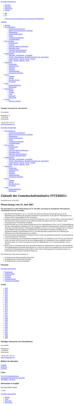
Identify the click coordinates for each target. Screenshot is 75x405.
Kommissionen (9, 53)
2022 (6, 295)
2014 (6, 309)
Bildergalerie (13, 87)
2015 (6, 308)
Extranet (7, 10)
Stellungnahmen (14, 66)
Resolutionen (13, 64)
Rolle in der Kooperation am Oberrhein (21, 30)
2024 (6, 292)
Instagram (4, 367)
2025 (6, 290)
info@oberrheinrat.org (8, 124)
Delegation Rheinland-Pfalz (17, 52)
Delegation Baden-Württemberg (18, 46)
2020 (6, 299)
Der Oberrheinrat (10, 27)
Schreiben (12, 69)
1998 (6, 338)
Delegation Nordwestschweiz (18, 50)
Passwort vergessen (15, 101)
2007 (6, 322)
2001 (6, 332)
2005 (6, 325)
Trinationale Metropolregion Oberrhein (13, 378)
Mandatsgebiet (13, 32)
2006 (6, 323)
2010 (6, 316)
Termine (11, 78)
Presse (7, 83)
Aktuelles (11, 76)
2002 (6, 330)
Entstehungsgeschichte (16, 34)
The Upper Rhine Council (9, 387)
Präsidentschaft (13, 43)
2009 (6, 318)
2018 (6, 302)
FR (6, 15)
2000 (6, 334)
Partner (11, 36)
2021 (6, 297)
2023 (6, 293)
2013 (6, 311)
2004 (6, 327)
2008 (6, 320)
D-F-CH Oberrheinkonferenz (10, 376)
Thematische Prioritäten (16, 73)
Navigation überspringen (8, 1)
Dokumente (8, 62)
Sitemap (11, 90)
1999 (6, 336)
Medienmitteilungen (15, 85)
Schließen (4, 22)
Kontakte (7, 5)
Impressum (8, 7)
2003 (6, 329)
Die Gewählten (9, 41)
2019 (6, 300)
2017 (6, 304)
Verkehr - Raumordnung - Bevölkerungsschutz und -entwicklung (29, 57)
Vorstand (11, 45)
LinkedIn (3, 365)
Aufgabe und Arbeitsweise (17, 29)
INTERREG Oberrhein (8, 379)
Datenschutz (8, 8)
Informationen (9, 89)
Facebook (4, 368)
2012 (6, 313)
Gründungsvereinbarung (16, 37)
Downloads (12, 82)
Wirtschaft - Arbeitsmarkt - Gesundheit (20, 55)
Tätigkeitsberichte (14, 71)
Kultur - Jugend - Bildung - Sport (19, 60)
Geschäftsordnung (14, 39)
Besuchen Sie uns (14, 80)
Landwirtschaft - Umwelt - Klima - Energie (22, 59)
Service (7, 74)
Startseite (7, 25)
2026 (6, 288)
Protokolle (12, 67)
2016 (6, 306)
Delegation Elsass (14, 48)
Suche (10, 94)
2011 (6, 315)
